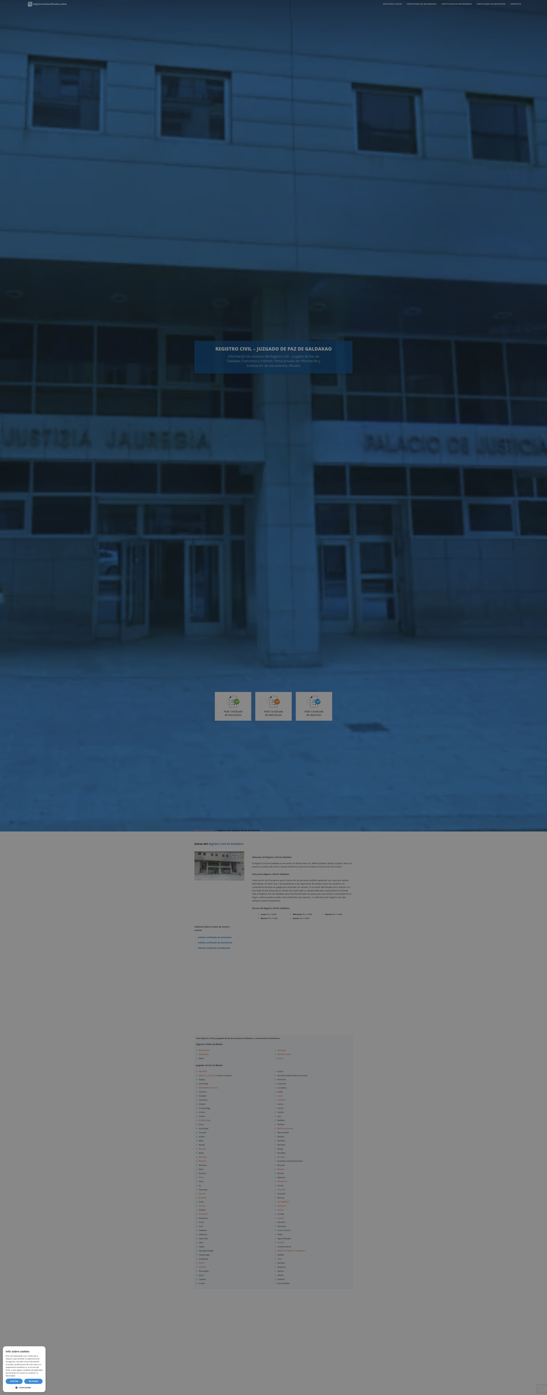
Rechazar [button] (33, 1381)
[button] (24, 1387)
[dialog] (24, 1369)
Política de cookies (23, 1375)
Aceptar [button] (14, 1381)
